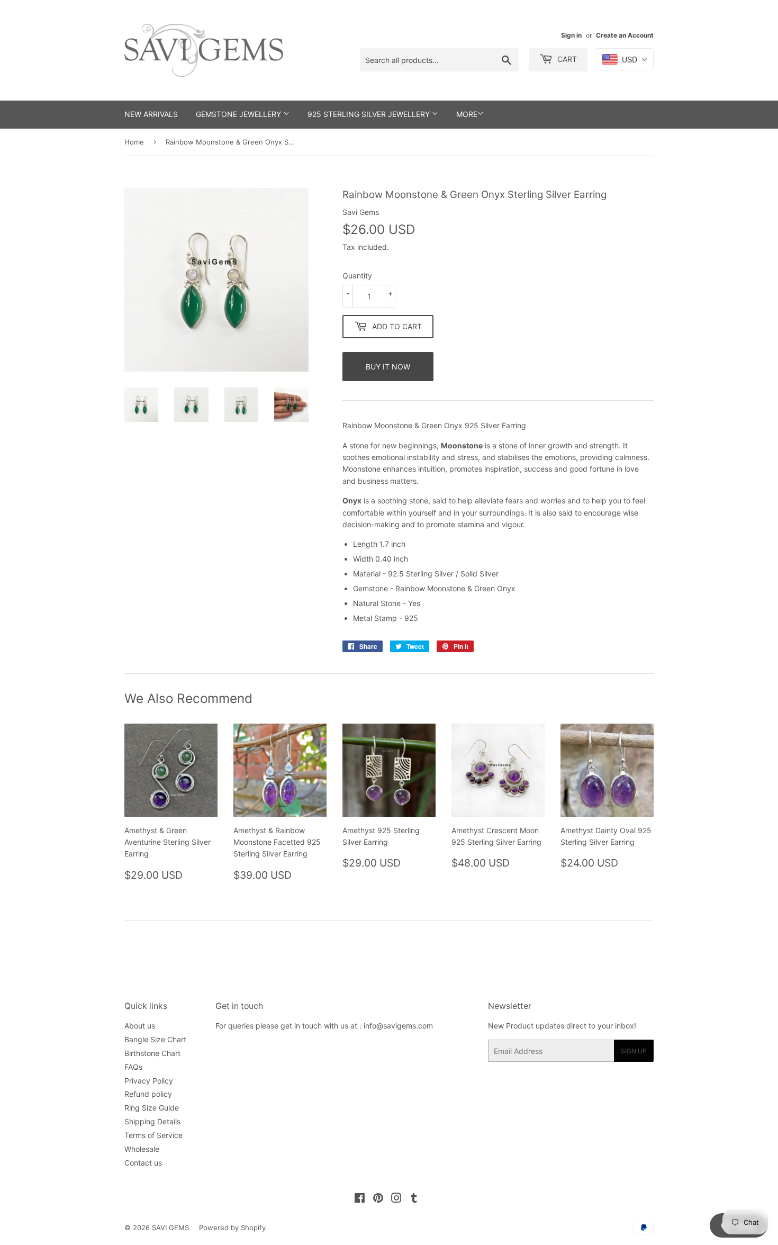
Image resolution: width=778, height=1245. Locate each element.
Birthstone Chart (152, 1053)
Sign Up (634, 1051)
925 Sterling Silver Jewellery (369, 114)
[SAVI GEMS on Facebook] (359, 1199)
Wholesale (141, 1148)
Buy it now (388, 366)
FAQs (133, 1066)
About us (139, 1025)
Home (134, 142)
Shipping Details (152, 1121)
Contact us (143, 1162)
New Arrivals (151, 114)
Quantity (357, 275)
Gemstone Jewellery (239, 114)
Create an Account (625, 35)
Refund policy (148, 1093)
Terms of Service (153, 1135)
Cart (566, 59)
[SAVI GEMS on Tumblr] (414, 1199)
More (466, 114)
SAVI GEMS (170, 1227)
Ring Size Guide (151, 1107)
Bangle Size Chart (155, 1039)
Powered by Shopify (232, 1227)
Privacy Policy (148, 1080)
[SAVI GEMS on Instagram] (396, 1199)
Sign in (571, 35)
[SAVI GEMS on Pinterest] (378, 1199)
